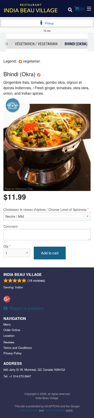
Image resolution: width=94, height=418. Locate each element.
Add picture (13, 105)
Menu (7, 324)
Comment (10, 226)
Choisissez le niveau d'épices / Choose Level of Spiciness (46, 209)
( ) (81, 8)
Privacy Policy (12, 353)
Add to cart (49, 253)
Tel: (17, 376)
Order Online (11, 330)
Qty (6, 246)
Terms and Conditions (17, 347)
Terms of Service (54, 410)
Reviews (8, 342)
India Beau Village (22, 274)
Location (8, 335)
